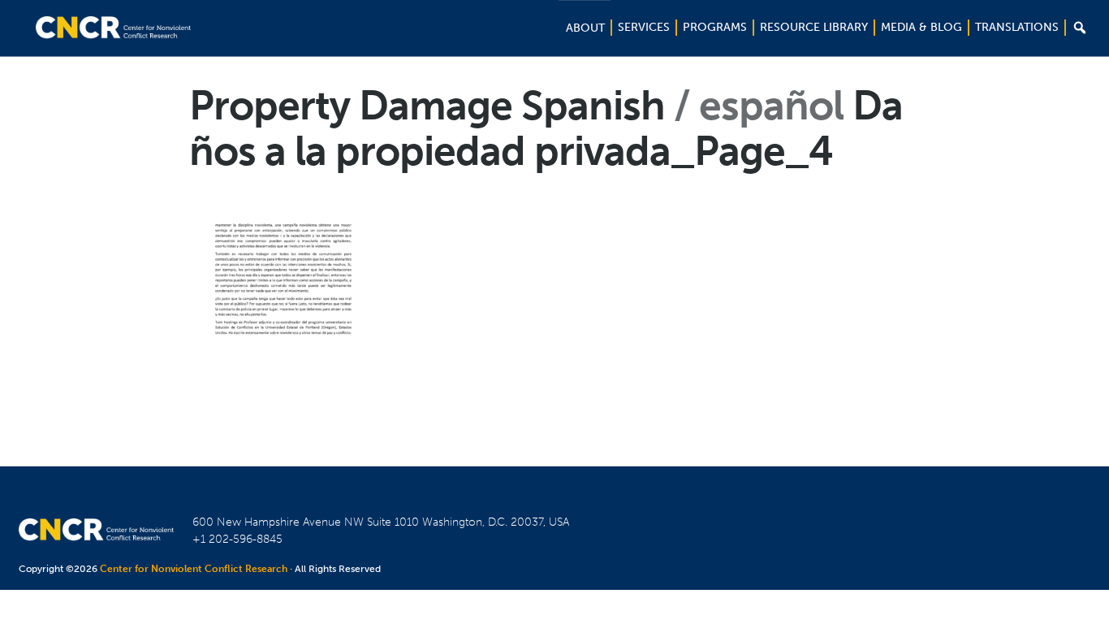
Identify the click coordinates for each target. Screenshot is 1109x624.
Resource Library (814, 27)
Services (644, 27)
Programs (715, 27)
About (585, 28)
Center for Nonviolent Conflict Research (193, 568)
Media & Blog (921, 27)
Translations (1017, 27)
